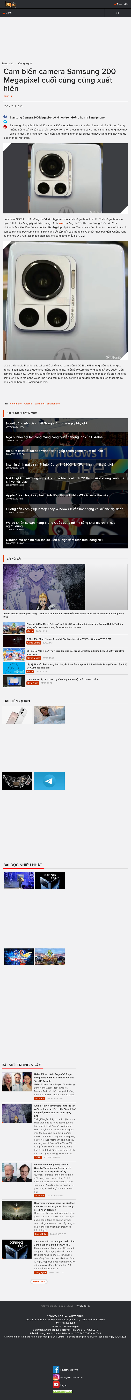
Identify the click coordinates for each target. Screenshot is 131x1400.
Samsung (40, 403)
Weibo (63, 223)
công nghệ (16, 403)
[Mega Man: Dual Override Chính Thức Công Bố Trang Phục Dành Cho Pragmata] (19, 971)
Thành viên (122, 4)
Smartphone (53, 403)
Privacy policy (83, 1306)
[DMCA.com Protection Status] (63, 1391)
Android (28, 403)
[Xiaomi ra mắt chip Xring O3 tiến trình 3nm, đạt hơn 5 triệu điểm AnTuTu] (50, 898)
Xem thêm (40, 1281)
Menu (8, 12)
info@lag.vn (73, 1326)
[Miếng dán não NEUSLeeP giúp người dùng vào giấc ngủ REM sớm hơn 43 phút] (49, 732)
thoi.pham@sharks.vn (62, 1333)
